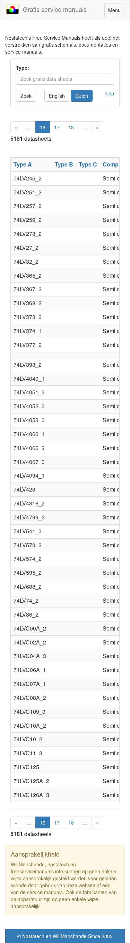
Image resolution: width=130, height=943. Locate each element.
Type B (64, 164)
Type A (23, 164)
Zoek (26, 95)
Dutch (81, 95)
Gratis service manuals (53, 9)
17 (57, 127)
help (109, 93)
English (57, 95)
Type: (22, 67)
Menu (116, 11)
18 (71, 127)
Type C (88, 164)
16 (42, 127)
